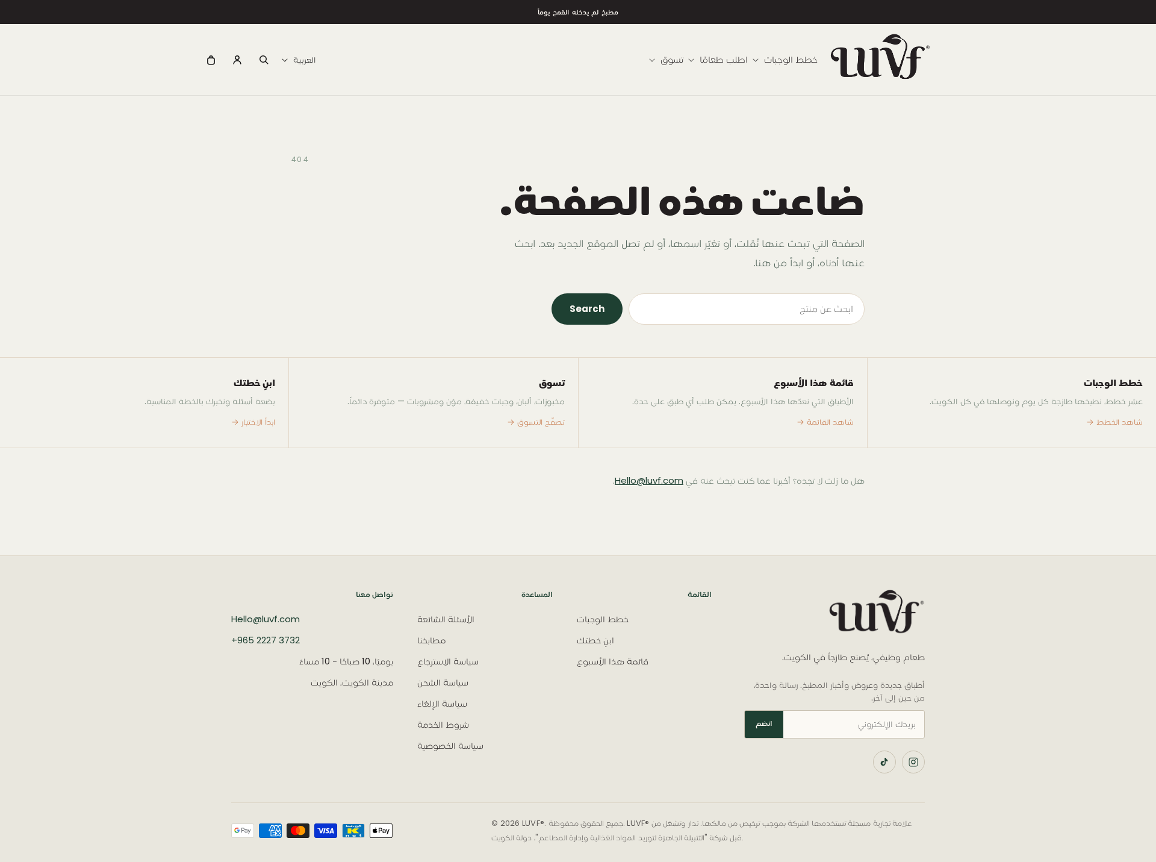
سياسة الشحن (442, 682)
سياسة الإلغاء (442, 703)
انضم (764, 723)
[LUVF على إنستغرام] (913, 762)
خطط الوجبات (603, 619)
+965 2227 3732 (265, 640)
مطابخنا (431, 640)
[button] (783, 59)
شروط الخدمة (443, 724)
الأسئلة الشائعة (445, 619)
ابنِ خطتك (595, 640)
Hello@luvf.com (649, 480)
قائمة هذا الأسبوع (612, 661)
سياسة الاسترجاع (448, 661)
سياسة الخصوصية (450, 745)
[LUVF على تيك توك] (884, 762)
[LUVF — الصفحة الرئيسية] (830, 614)
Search (587, 308)
